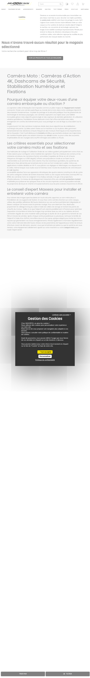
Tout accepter (45, 352)
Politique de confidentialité (45, 360)
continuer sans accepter (60, 315)
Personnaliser (45, 356)
